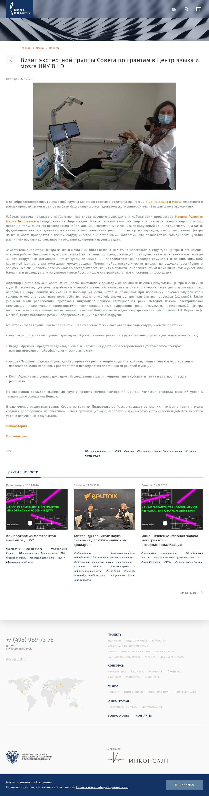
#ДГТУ (61, 557)
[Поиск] (186, 9)
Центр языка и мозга (164, 201)
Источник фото (17, 436)
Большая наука (186, 692)
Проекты (115, 634)
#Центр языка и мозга (98, 451)
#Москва (129, 451)
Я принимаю (184, 784)
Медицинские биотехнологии (146, 640)
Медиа (40, 48)
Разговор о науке (159, 692)
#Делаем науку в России (19, 562)
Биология (114, 640)
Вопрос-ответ (119, 715)
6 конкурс (156, 671)
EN (174, 9)
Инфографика (117, 671)
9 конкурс (133, 677)
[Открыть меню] (199, 9)
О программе (119, 700)
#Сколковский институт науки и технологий (103, 562)
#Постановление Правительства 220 (42, 553)
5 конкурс (137, 671)
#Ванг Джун (113, 571)
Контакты (144, 715)
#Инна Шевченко (151, 562)
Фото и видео (133, 692)
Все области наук (172, 657)
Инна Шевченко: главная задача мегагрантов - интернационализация (169, 540)
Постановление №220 (122, 707)
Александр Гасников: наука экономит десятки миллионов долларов (100, 540)
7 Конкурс (174, 671)
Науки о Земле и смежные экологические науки (141, 651)
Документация (152, 707)
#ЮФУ (167, 562)
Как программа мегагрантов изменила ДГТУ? (31, 538)
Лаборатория (16, 425)
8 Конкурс (114, 677)
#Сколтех (79, 566)
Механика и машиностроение (128, 646)
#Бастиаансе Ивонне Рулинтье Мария (159, 451)
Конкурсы (116, 665)
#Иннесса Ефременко (42, 557)
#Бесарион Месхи (16, 557)
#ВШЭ (118, 451)
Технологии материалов (124, 657)
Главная (25, 48)
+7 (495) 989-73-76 (29, 639)
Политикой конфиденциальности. (102, 787)
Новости (54, 48)
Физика (150, 657)
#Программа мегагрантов (24, 548)
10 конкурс (152, 677)
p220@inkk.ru (16, 658)
